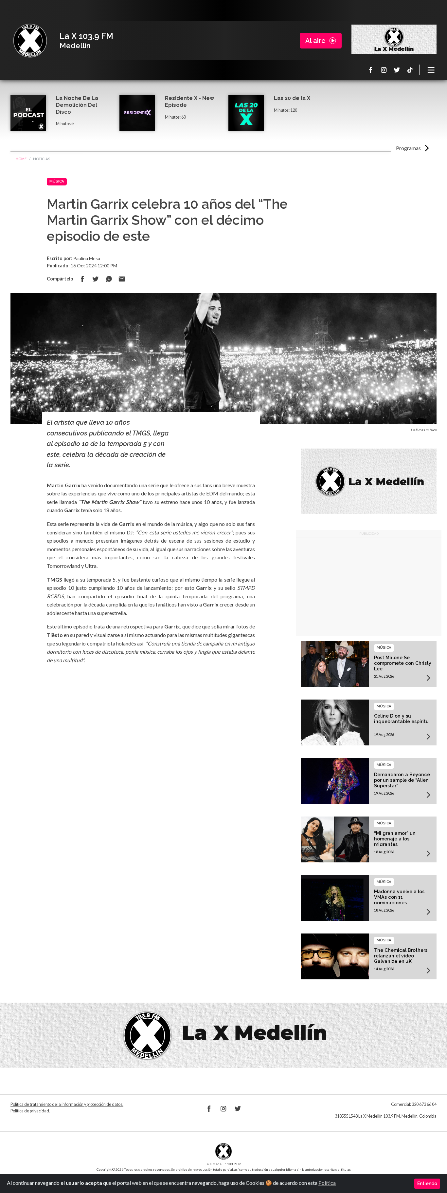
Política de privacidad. (30, 1110)
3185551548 (346, 1116)
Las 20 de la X (292, 98)
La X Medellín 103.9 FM (30, 40)
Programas (408, 148)
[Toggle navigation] (431, 70)
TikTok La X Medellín (410, 70)
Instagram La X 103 (384, 70)
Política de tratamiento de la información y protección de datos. (66, 1104)
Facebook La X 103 (371, 70)
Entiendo (427, 1183)
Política (327, 1183)
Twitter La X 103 (397, 70)
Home (21, 159)
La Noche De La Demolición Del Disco (77, 105)
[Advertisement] (368, 586)
